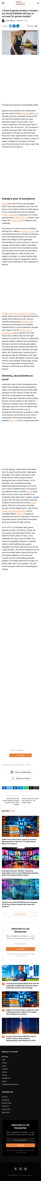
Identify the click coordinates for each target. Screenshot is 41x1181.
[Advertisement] (20, 79)
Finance (4, 1063)
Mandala (26, 113)
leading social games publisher (14, 511)
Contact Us (5, 1106)
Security (4, 1075)
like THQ (14, 420)
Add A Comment (20, 914)
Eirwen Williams (10, 20)
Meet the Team (6, 1103)
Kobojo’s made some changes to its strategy (19, 313)
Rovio (29, 492)
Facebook (6, 764)
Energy (4, 1081)
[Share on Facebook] (14, 26)
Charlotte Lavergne (27, 231)
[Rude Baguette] (20, 3)
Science (4, 1072)
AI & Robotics (6, 1078)
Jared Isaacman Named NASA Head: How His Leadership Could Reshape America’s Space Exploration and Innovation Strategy (22, 986)
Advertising (5, 1100)
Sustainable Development (10, 1084)
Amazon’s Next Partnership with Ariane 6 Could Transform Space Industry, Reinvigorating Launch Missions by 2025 (21, 1038)
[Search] (38, 3)
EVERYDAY (18, 218)
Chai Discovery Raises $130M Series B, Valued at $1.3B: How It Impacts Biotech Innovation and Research (19, 904)
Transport (5, 1069)
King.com (20, 514)
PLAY (25, 218)
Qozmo (35, 113)
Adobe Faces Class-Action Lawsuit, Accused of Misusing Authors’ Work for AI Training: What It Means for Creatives (19, 841)
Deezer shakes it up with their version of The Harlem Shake (30, 800)
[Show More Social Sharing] (21, 26)
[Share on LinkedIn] (17, 26)
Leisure (4, 1066)
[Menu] (3, 3)
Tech (3, 1059)
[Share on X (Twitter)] (10, 26)
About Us (5, 1097)
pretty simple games (17, 764)
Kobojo (4, 204)
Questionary (25, 322)
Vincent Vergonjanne (10, 215)
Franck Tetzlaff (17, 220)
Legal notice (6, 1112)
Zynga (33, 503)
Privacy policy (6, 1109)
